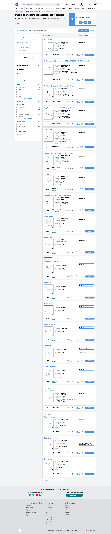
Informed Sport (49, 519)
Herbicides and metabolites (23, 45)
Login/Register (83, 30)
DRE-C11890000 (64, 393)
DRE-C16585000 (64, 327)
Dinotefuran (48, 459)
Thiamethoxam (49, 417)
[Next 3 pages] (59, 479)
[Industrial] (26, 514)
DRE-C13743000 (64, 306)
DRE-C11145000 (64, 264)
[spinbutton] (70, 55)
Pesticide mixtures (21, 50)
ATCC (47, 514)
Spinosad (47, 282)
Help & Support (43, 0)
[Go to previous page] (43, 479)
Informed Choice (49, 517)
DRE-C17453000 (64, 419)
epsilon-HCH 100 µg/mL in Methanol (57, 195)
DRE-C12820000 (64, 461)
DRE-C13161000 (64, 132)
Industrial (29, 514)
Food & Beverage (30, 509)
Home (16, 11)
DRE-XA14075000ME (65, 197)
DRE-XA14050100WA (65, 110)
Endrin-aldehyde (50, 130)
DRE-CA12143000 (65, 440)
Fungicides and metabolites (23, 42)
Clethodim (48, 346)
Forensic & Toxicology (31, 512)
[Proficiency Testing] (26, 515)
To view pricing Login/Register (79, 55)
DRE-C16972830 (64, 285)
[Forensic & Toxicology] (26, 512)
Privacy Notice (59, 530)
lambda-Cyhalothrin (51, 237)
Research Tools (30, 505)
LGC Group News (49, 507)
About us (18, 0)
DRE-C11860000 (64, 239)
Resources (28, 0)
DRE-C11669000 (64, 348)
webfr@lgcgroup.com (86, 0)
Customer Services (69, 505)
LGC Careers (48, 509)
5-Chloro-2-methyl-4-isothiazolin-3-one (59, 86)
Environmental (30, 510)
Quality (23, 0)
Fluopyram (48, 303)
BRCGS (47, 516)
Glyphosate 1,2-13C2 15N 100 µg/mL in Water (61, 108)
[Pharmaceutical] (26, 507)
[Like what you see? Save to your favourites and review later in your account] (89, 4)
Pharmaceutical (30, 507)
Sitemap (67, 514)
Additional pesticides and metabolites (26, 39)
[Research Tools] (26, 505)
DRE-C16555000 (64, 369)
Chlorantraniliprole (51, 261)
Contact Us (67, 507)
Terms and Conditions (50, 530)
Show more (29, 98)
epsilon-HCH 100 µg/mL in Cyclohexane (58, 153)
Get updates (73, 495)
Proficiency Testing (31, 515)
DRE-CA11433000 (65, 88)
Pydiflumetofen (49, 325)
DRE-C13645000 (64, 176)
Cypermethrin (49, 391)
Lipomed (47, 523)
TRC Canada (48, 521)
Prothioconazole (50, 367)
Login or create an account (23, 30)
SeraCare (47, 512)
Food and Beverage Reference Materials (30, 11)
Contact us (50, 0)
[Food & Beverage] (26, 509)
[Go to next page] (62, 479)
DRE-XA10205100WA (65, 65)
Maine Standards (49, 510)
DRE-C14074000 (64, 42)
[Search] (58, 4)
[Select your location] (94, 1)
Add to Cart (90, 54)
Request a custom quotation (71, 516)
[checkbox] (17, 87)
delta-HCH (48, 40)
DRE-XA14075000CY (65, 155)
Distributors (67, 510)
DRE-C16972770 (64, 218)
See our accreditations (88, 18)
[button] (28, 61)
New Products (35, 0)
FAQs (66, 509)
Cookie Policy (66, 530)
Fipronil (47, 174)
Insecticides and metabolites (24, 47)
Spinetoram (48, 216)
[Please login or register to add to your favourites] (65, 55)
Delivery (67, 512)
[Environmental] (26, 510)
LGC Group (48, 505)
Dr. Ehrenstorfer (61, 45)
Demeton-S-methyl (51, 438)
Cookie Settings (74, 530)
